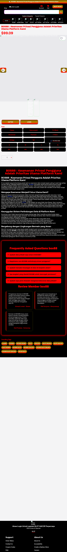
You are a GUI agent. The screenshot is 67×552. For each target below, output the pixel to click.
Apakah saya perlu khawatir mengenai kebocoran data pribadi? (33, 281)
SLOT (24, 202)
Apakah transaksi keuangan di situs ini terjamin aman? (30, 268)
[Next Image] (64, 70)
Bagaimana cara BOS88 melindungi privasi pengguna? (30, 261)
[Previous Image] (3, 70)
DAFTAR (10, 122)
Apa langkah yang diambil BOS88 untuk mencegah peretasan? (33, 274)
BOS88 (31, 184)
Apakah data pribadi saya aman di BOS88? (25, 255)
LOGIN (29, 122)
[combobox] (31, 12)
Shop (5, 8)
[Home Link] (14, 7)
